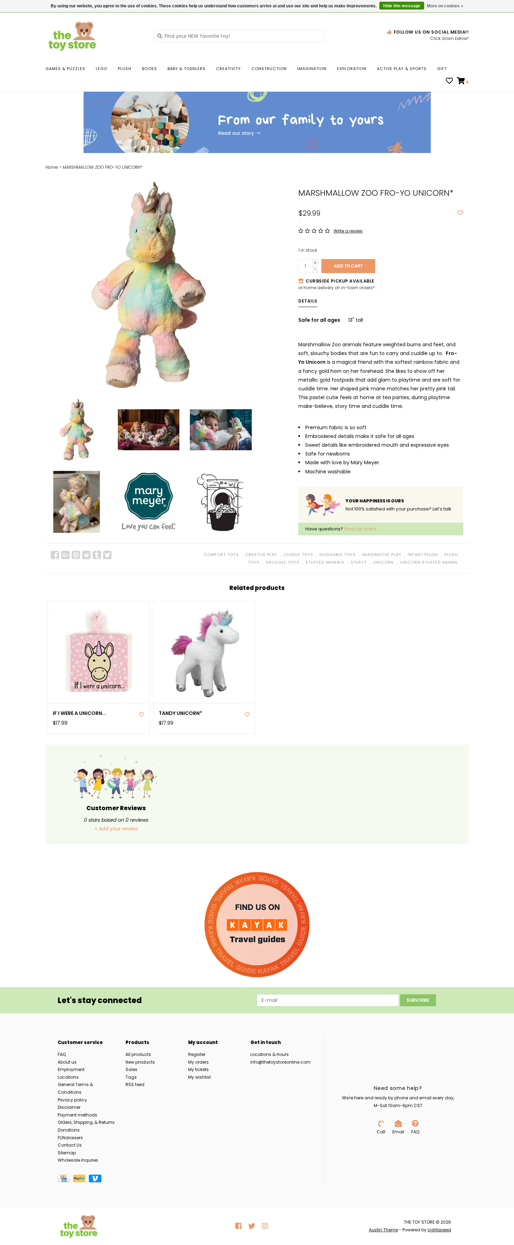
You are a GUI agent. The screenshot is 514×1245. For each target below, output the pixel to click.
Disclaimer (69, 1107)
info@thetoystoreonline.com (280, 1062)
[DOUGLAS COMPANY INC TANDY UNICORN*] (204, 652)
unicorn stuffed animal (429, 562)
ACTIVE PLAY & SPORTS (402, 68)
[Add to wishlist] (460, 213)
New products (140, 1062)
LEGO (101, 68)
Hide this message (401, 6)
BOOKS (149, 68)
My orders (198, 1062)
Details (307, 301)
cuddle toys (298, 554)
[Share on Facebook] (55, 555)
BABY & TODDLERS (186, 68)
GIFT (442, 68)
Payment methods (77, 1115)
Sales (131, 1069)
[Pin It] (76, 555)
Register (196, 1054)
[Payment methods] (65, 1180)
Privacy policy (72, 1100)
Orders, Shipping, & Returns (86, 1122)
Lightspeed (439, 1230)
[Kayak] (257, 924)
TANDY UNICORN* (180, 713)
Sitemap (67, 1153)
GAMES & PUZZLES (65, 68)
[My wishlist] (449, 81)
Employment (71, 1069)
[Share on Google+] (65, 555)
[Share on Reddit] (86, 555)
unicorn (383, 562)
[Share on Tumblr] (97, 555)
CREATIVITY (228, 68)
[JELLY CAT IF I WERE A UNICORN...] (98, 652)
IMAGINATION (312, 68)
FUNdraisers (70, 1138)
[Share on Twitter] (107, 555)
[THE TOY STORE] (94, 35)
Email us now (359, 529)
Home (51, 167)
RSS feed (135, 1084)
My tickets (198, 1069)
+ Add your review (116, 828)
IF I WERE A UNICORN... (79, 713)
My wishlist (199, 1077)
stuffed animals (325, 562)
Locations (68, 1077)
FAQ (62, 1054)
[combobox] (239, 36)
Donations (69, 1130)
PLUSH (124, 68)
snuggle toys (282, 562)
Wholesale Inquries (78, 1160)
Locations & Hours (269, 1054)
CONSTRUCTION (269, 68)
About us (67, 1062)
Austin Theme (383, 1230)
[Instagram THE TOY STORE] (265, 1226)
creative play (261, 554)
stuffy (359, 562)
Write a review (348, 231)
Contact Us (70, 1145)
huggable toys (338, 554)
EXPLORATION (351, 68)
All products (138, 1054)
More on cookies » (445, 6)
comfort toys (221, 554)
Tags (131, 1077)
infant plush (423, 554)
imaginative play (381, 554)
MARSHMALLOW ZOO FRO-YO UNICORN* (102, 167)
